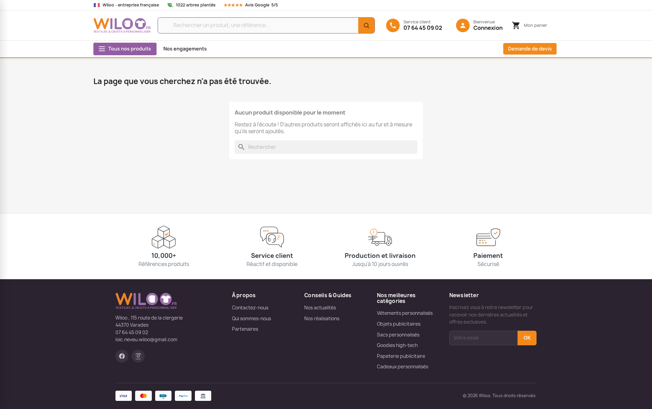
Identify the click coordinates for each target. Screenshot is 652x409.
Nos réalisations (321, 318)
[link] (257, 5)
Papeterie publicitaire (401, 356)
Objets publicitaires (398, 324)
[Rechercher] (366, 25)
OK (527, 338)
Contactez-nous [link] (250, 308)
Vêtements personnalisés (405, 313)
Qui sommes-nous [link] (251, 318)
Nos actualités (320, 308)
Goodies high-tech (397, 345)
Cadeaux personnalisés (402, 367)
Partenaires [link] (245, 329)
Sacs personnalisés (398, 335)
